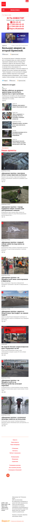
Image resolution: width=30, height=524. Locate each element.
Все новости (5, 148)
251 (4, 217)
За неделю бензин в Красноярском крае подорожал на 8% (14, 347)
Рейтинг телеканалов (15, 453)
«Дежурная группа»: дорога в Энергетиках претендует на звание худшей (14, 313)
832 (5, 100)
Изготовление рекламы (15, 467)
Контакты (15, 450)
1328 (4, 425)
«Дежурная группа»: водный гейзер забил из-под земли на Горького (12, 243)
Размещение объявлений (15, 470)
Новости (4, 88)
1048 (4, 392)
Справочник (15, 461)
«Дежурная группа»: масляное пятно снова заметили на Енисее (14, 174)
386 (4, 252)
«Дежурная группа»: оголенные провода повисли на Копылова (13, 418)
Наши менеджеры (15, 444)
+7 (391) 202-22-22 (16, 24)
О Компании (15, 448)
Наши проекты (8, 150)
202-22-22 (17, 22)
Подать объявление (16, 28)
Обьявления (15, 459)
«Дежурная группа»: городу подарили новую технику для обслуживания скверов (12, 208)
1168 (4, 355)
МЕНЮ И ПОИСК (15, 10)
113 (4, 181)
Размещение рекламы (15, 465)
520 (4, 286)
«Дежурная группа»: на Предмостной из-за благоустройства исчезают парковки (11, 383)
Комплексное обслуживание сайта (17, 521)
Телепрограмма (15, 457)
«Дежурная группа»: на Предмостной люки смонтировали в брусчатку (14, 279)
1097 (4, 321)
